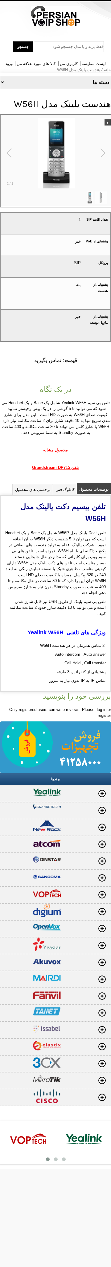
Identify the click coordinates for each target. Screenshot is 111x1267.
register (104, 715)
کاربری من (69, 63)
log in (101, 709)
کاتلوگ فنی (65, 489)
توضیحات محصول (94, 489)
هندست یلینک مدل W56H (78, 70)
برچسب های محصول (33, 489)
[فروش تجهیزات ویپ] (55, 16)
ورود (9, 63)
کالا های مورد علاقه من (36, 63)
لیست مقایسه (94, 63)
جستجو (23, 46)
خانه (107, 70)
